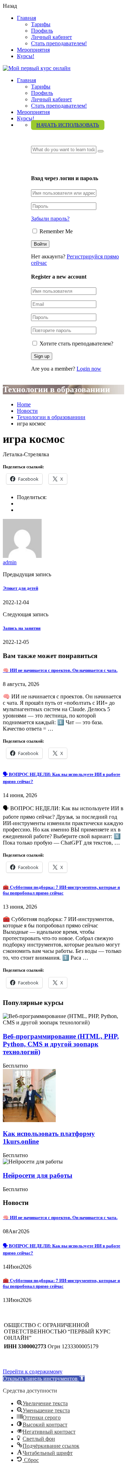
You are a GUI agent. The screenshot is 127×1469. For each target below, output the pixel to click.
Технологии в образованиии (51, 417)
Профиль (42, 31)
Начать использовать (67, 125)
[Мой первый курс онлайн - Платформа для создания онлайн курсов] (37, 68)
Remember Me (55, 231)
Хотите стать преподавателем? (75, 344)
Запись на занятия (22, 628)
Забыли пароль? (50, 219)
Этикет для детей (20, 588)
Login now (89, 369)
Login (39, 164)
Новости (27, 411)
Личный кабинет (51, 37)
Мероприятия (33, 50)
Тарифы (40, 24)
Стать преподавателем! (59, 43)
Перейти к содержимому (32, 1371)
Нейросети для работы (37, 1175)
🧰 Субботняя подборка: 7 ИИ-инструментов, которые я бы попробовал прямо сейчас (61, 890)
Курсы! (25, 56)
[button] (44, 1379)
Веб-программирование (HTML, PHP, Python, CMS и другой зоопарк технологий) (61, 1044)
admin (10, 562)
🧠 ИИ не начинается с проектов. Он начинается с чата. (60, 670)
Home (24, 404)
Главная (26, 18)
